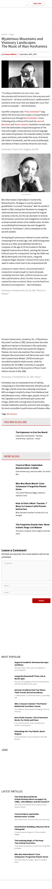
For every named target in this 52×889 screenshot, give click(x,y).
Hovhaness (12, 414)
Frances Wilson (10, 54)
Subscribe (37, 3)
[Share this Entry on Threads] (45, 884)
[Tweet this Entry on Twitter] (30, 884)
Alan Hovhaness (30, 118)
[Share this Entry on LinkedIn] (37, 884)
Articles (4, 34)
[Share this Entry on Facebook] (22, 885)
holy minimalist (32, 111)
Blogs (12, 34)
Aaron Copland (21, 124)
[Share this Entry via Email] (6, 884)
